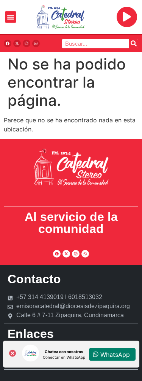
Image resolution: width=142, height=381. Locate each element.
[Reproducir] (126, 17)
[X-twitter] (17, 43)
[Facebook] (7, 43)
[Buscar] (133, 43)
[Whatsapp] (36, 43)
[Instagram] (26, 43)
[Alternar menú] (10, 17)
